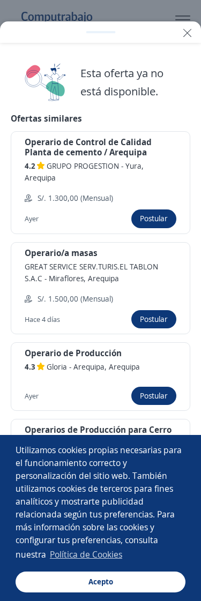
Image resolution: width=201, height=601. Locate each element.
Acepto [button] (100, 581)
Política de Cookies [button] (86, 554)
